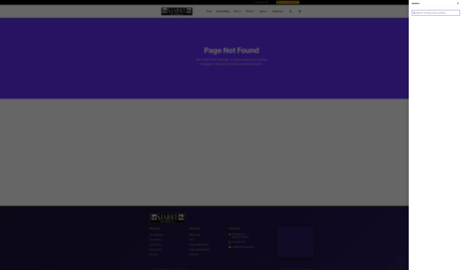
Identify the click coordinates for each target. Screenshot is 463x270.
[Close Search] (458, 3)
